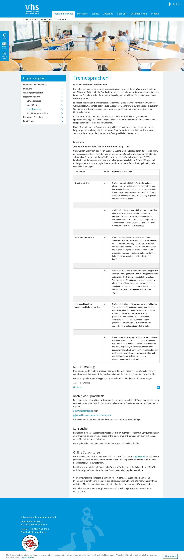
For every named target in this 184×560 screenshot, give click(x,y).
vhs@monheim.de (37, 532)
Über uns (122, 13)
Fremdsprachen (62, 19)
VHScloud (142, 456)
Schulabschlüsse (34, 101)
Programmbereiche (46, 19)
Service (95, 13)
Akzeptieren (170, 556)
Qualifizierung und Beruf (38, 113)
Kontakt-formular (4, 47)
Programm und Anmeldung (35, 84)
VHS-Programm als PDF (33, 93)
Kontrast (176, 4)
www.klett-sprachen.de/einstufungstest (93, 415)
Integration (32, 105)
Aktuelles (108, 13)
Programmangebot (63, 13)
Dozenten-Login (139, 13)
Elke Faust (77, 387)
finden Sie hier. (28, 557)
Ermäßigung (28, 121)
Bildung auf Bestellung (33, 117)
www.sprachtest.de (84, 411)
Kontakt (155, 13)
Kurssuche (82, 13)
